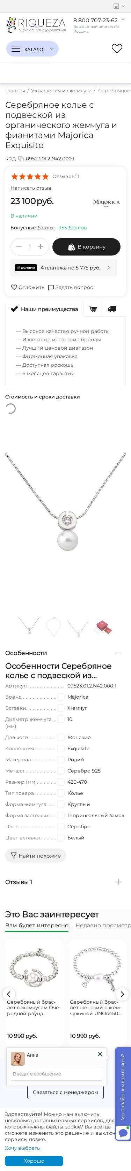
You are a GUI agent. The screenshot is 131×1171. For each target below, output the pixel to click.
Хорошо (34, 1161)
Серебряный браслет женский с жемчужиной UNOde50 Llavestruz (96, 1008)
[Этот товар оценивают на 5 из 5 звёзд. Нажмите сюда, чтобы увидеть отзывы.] (29, 176)
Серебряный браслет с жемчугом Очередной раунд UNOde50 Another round (34, 1008)
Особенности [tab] (26, 652)
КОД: (11, 158)
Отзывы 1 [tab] (18, 882)
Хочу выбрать (22, 1148)
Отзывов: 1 (65, 176)
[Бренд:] (107, 202)
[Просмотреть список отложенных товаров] (117, 48)
